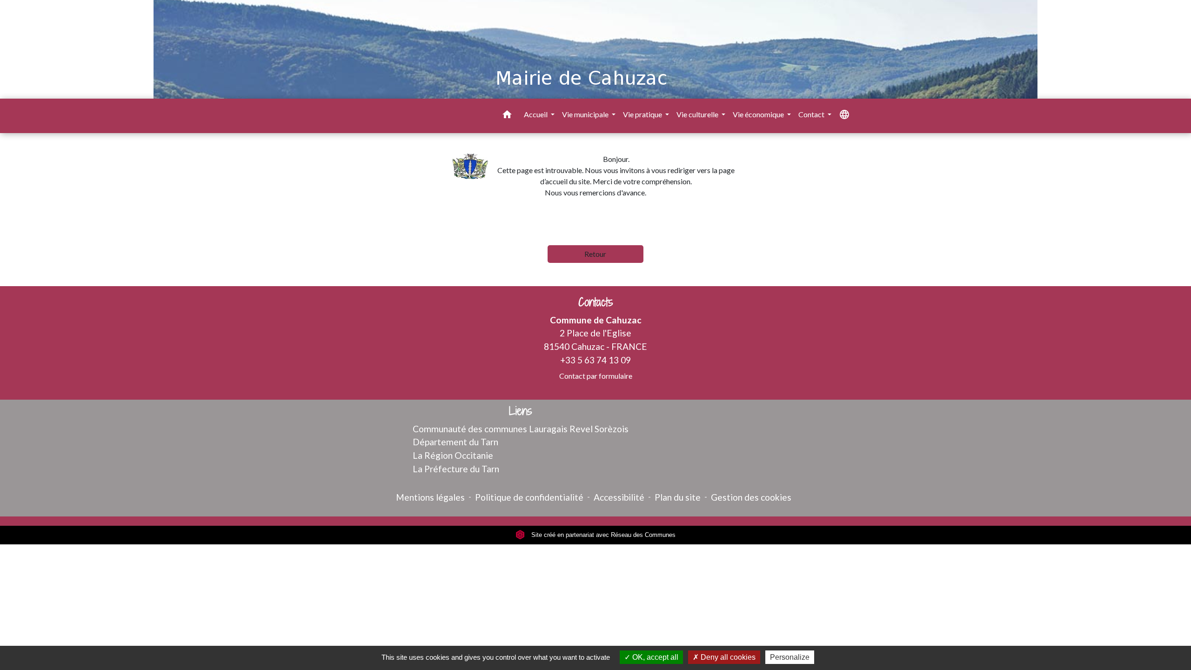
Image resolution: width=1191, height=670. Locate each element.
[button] (507, 116)
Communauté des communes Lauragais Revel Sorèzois (521, 428)
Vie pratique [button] (643, 114)
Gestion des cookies (751, 497)
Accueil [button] (536, 114)
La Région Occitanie (453, 455)
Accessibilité (619, 497)
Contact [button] (812, 114)
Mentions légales (430, 497)
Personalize (790, 657)
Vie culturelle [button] (698, 114)
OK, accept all (654, 657)
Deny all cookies (727, 657)
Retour (595, 253)
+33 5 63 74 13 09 (595, 360)
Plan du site (678, 497)
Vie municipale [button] (586, 114)
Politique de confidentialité (529, 497)
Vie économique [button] (759, 114)
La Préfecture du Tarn (456, 468)
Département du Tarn (455, 441)
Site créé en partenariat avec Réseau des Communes (602, 534)
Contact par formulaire (595, 375)
